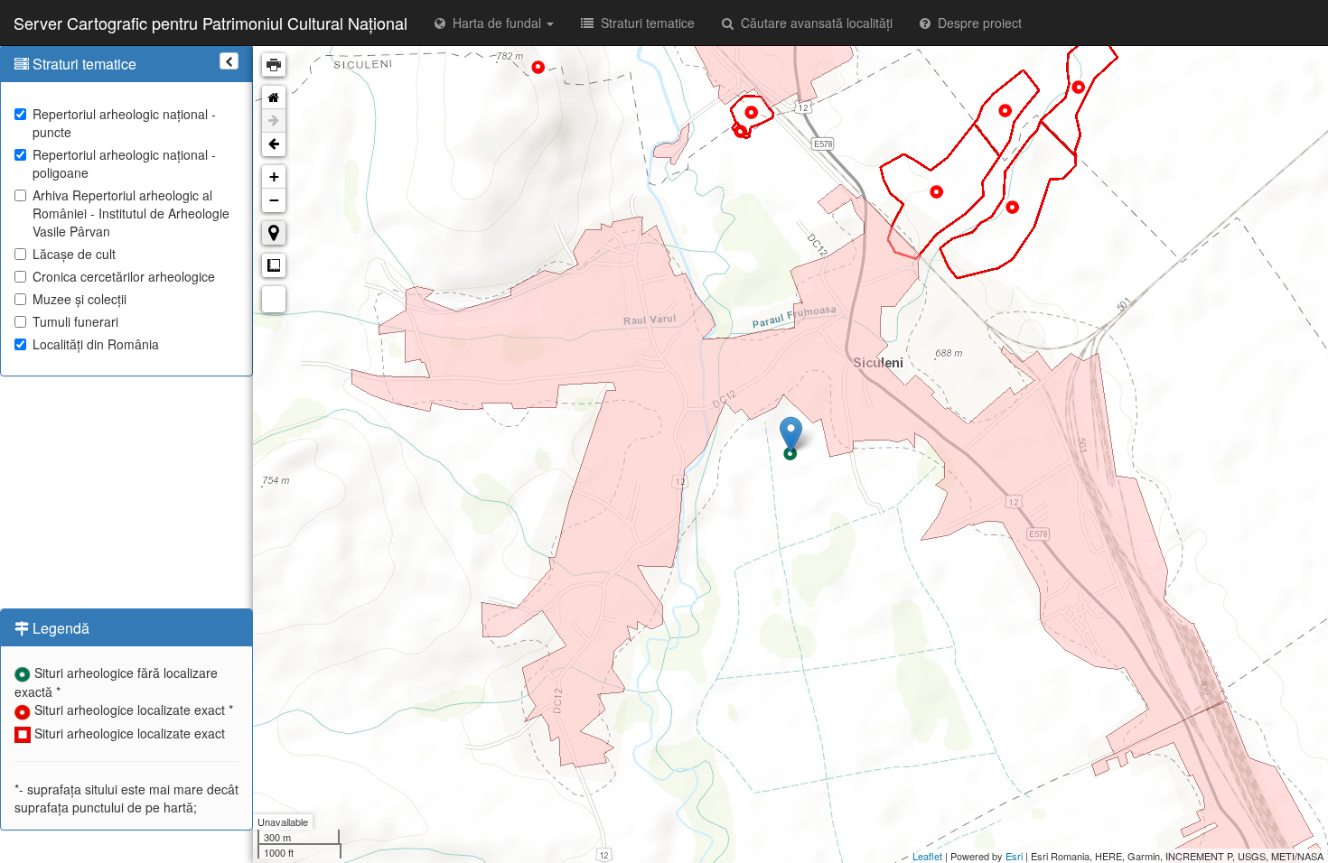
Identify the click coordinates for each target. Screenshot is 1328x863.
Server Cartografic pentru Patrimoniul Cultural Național (210, 22)
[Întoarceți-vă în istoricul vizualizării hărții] (273, 144)
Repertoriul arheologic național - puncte (124, 123)
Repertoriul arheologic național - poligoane (124, 163)
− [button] (274, 199)
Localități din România (96, 344)
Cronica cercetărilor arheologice (124, 276)
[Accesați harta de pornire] (273, 97)
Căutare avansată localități (813, 23)
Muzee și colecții (79, 299)
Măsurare (273, 265)
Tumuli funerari (75, 321)
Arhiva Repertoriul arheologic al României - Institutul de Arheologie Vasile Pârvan (131, 213)
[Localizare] (273, 233)
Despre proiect (976, 23)
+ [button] (274, 176)
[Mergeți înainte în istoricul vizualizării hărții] (273, 121)
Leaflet (927, 856)
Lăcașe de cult (74, 254)
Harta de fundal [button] (495, 23)
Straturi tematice (644, 23)
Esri (1014, 856)
